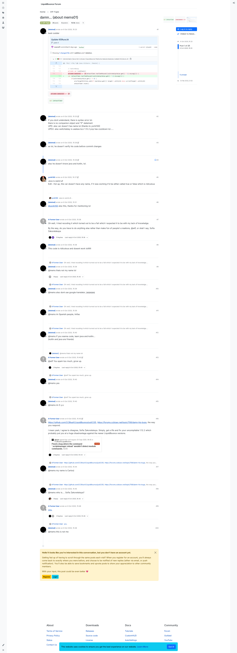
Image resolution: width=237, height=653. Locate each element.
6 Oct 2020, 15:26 (70, 143)
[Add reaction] (147, 109)
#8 (157, 245)
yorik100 (51, 177)
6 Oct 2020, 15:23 (70, 29)
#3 (157, 143)
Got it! (171, 646)
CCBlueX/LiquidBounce (63, 442)
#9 (157, 267)
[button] (3, 645)
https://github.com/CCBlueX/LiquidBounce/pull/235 (72, 422)
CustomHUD (131, 635)
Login (55, 577)
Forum (167, 631)
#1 (157, 29)
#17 (157, 467)
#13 (157, 357)
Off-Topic (46, 23)
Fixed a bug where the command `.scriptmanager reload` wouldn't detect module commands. (74, 446)
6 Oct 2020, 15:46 (74, 506)
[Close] (155, 552)
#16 (157, 419)
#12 (157, 333)
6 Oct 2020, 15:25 (70, 116)
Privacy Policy (53, 635)
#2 (157, 116)
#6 (157, 202)
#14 (157, 379)
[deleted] (51, 29)
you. (50, 510)
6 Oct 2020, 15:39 (70, 289)
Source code (92, 635)
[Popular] (3, 18)
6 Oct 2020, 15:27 (70, 177)
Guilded (167, 635)
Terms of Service (54, 631)
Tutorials (129, 631)
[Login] (234, 3)
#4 (157, 160)
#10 (157, 289)
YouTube (168, 640)
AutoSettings (131, 640)
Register (46, 577)
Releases (90, 631)
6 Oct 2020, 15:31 (70, 202)
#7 (157, 220)
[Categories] (3, 3)
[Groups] (3, 28)
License (89, 640)
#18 (157, 489)
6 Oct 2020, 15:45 (70, 489)
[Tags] (3, 13)
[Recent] (3, 8)
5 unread (183, 75)
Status (49, 640)
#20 (157, 528)
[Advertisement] (118, 603)
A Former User (53, 220)
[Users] (3, 23)
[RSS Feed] (83, 23)
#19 (157, 506)
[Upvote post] (152, 109)
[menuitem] (234, 3)
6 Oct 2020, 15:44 (70, 467)
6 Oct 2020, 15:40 (70, 333)
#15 (157, 401)
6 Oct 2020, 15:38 (74, 220)
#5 (157, 177)
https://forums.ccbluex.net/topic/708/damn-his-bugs (122, 422)
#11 (157, 311)
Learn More (142, 646)
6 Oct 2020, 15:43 (74, 419)
